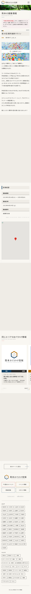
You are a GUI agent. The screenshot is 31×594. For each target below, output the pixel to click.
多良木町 (4, 540)
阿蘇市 (22, 514)
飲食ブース (11, 555)
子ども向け (17, 577)
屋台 (14, 559)
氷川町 (4, 536)
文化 (13, 566)
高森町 (4, 529)
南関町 (27, 30)
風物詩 (10, 570)
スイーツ (19, 566)
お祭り (10, 574)
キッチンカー (5, 563)
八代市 (10, 507)
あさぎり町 (23, 544)
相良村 (22, 540)
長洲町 (10, 521)
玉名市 (22, 507)
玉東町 (22, 518)
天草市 (4, 518)
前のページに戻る (15, 466)
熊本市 (4, 507)
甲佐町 (16, 533)
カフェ (13, 581)
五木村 (4, 544)
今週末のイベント (8, 484)
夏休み (4, 555)
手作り (4, 577)
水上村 (17, 540)
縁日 (12, 563)
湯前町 (11, 540)
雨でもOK (25, 563)
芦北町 (10, 536)
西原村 (10, 529)
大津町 (22, 521)
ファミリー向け (17, 570)
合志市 (10, 518)
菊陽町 (4, 525)
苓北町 (4, 547)
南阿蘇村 (16, 529)
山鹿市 (16, 510)
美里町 (16, 518)
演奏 (20, 559)
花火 (22, 574)
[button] (4, 388)
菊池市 (22, 510)
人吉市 (16, 507)
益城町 (10, 533)
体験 (18, 555)
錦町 (23, 536)
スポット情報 (22, 490)
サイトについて (11, 496)
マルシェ (16, 574)
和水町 (16, 521)
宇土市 (4, 514)
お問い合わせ (20, 496)
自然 (4, 574)
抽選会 (25, 570)
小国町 (17, 525)
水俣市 (10, 510)
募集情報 (8, 490)
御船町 (22, 529)
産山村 (22, 525)
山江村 (10, 544)
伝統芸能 (19, 563)
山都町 (22, 533)
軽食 (24, 577)
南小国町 (10, 525)
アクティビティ (5, 581)
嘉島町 (4, 533)
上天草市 (10, 514)
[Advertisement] (15, 132)
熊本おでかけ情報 (9, 2)
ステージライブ (6, 559)
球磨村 (16, 544)
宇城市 (17, 514)
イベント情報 (22, 484)
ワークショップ (5, 566)
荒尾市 (4, 510)
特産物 (4, 570)
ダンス (25, 566)
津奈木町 (16, 536)
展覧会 (10, 577)
